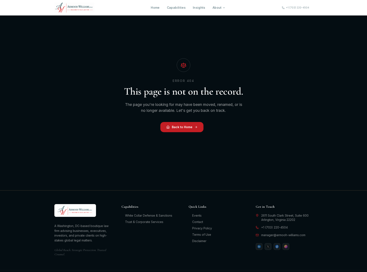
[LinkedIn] (259, 246)
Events (197, 215)
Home (155, 7)
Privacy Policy (202, 228)
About (217, 7)
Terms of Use (201, 234)
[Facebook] (277, 246)
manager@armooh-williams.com (283, 235)
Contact (197, 222)
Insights (199, 7)
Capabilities (176, 7)
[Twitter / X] (268, 246)
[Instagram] (285, 246)
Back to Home (182, 127)
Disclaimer (199, 241)
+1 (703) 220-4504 (274, 227)
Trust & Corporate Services (144, 222)
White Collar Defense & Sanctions (148, 215)
